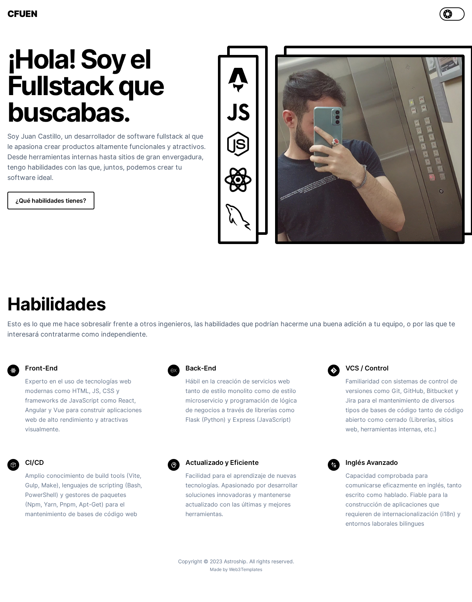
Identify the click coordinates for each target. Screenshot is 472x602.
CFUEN (22, 13)
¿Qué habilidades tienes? (50, 200)
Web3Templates (245, 569)
